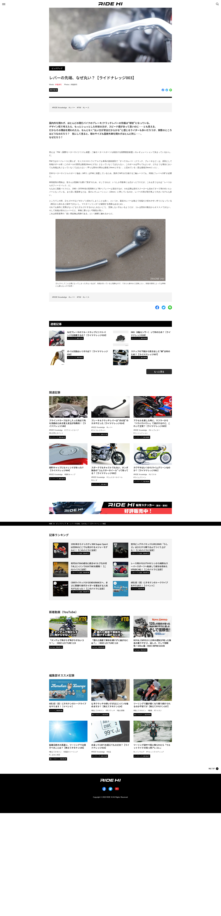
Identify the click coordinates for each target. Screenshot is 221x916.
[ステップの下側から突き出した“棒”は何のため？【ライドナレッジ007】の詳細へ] (120, 357)
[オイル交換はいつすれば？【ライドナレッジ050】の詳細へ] (56, 357)
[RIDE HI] (110, 3)
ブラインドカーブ (72, 430)
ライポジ (158, 710)
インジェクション (141, 433)
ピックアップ (57, 68)
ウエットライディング (155, 752)
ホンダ (94, 480)
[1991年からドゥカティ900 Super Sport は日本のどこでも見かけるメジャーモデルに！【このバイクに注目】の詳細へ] (60, 550)
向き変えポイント (56, 433)
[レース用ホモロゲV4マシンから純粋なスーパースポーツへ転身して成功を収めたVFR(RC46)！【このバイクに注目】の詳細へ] (120, 569)
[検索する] (217, 3)
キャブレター (155, 430)
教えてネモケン (98, 710)
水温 (109, 752)
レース (86, 107)
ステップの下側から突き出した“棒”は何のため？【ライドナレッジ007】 (150, 353)
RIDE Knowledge (60, 107)
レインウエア (139, 752)
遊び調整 (121, 710)
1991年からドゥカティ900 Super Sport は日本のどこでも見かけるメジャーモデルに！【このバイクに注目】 (89, 547)
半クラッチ (111, 710)
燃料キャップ (70, 474)
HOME (50, 524)
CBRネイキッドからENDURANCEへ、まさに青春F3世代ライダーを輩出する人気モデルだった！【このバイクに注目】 (89, 585)
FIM (79, 107)
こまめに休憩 (55, 755)
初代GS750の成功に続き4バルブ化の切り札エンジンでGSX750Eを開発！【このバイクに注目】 (89, 566)
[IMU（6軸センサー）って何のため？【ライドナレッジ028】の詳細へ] (120, 338)
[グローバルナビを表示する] (3, 3)
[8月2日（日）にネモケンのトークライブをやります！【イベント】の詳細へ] (120, 588)
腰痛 (150, 710)
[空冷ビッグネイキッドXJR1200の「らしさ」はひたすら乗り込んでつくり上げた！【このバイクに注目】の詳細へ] (120, 550)
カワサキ (153, 474)
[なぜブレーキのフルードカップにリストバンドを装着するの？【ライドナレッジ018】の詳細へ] (56, 338)
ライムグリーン (140, 477)
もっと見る (159, 372)
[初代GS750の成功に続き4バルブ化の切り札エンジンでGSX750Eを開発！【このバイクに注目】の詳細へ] (60, 569)
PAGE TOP (212, 769)
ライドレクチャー (99, 430)
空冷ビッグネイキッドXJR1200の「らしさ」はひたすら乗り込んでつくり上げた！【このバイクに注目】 (149, 547)
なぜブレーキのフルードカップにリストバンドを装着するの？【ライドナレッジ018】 (87, 334)
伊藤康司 (58, 85)
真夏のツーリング (71, 752)
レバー (72, 107)
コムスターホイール (115, 477)
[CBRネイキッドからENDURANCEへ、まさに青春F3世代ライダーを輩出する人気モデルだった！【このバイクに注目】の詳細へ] (60, 588)
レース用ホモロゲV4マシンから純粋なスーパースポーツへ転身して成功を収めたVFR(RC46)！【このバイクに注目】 (149, 566)
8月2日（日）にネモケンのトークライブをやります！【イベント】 (149, 584)
